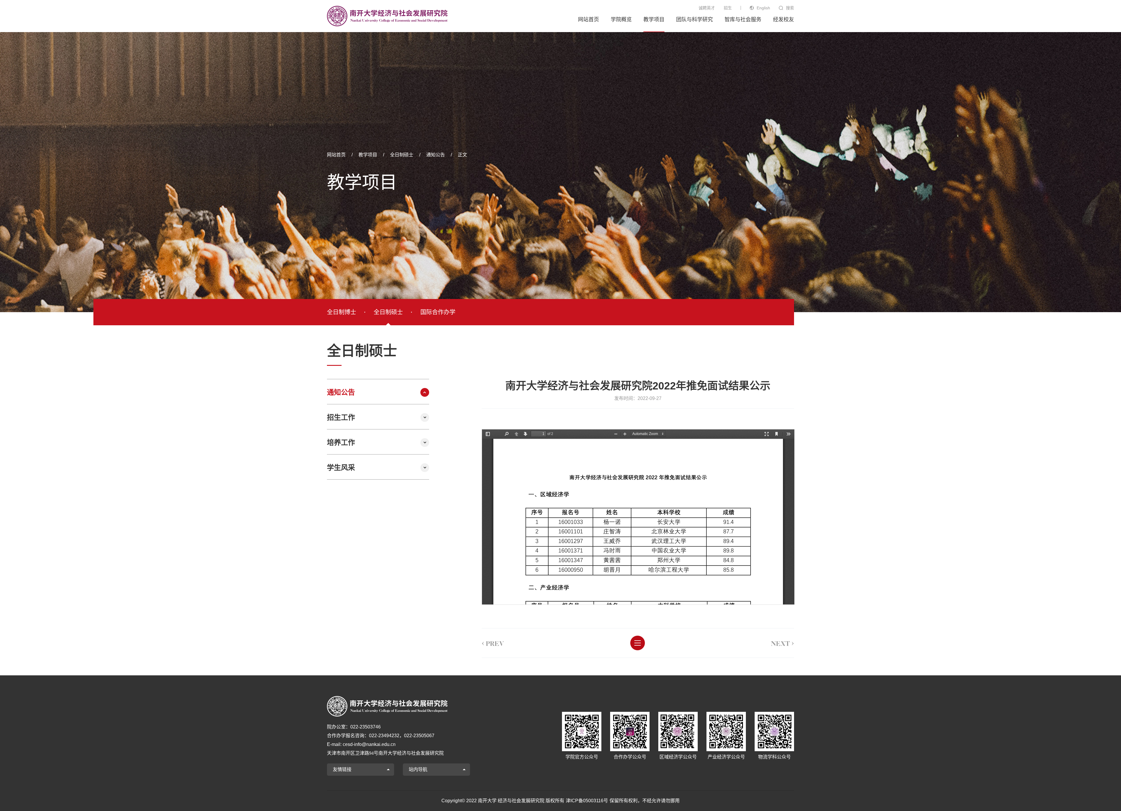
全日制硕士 (401, 154)
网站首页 (588, 19)
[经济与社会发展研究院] (387, 16)
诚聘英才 (707, 8)
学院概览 (621, 19)
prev (493, 643)
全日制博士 (341, 312)
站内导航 (418, 769)
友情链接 (342, 769)
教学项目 (653, 19)
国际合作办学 (437, 312)
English (763, 8)
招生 (728, 8)
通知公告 (435, 154)
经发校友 (783, 19)
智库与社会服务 (743, 19)
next (782, 643)
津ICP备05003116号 (587, 800)
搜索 (790, 8)
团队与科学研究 (694, 19)
